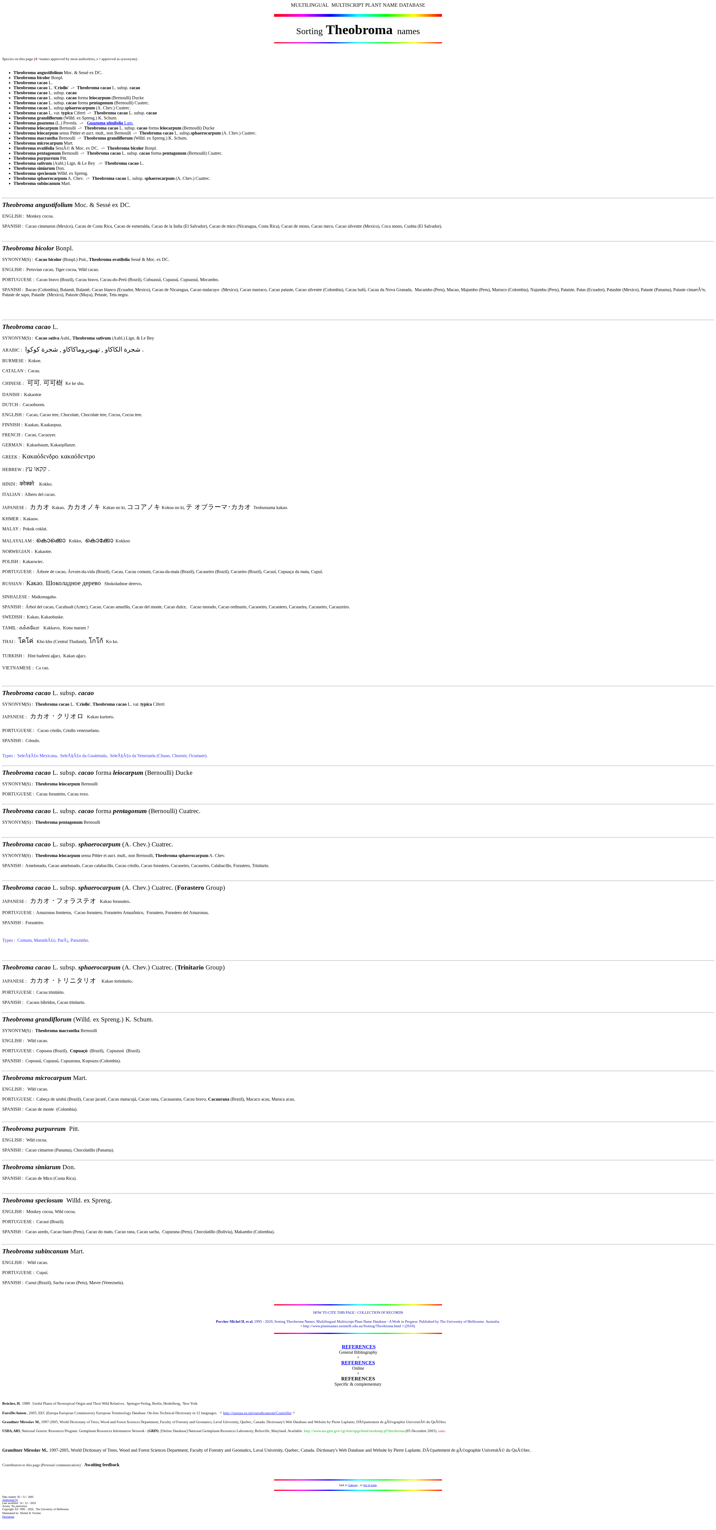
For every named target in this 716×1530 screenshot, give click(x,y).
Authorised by (10, 1499)
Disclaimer (8, 1516)
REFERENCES (359, 1347)
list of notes (370, 1485)
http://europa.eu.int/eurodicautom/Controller (257, 1413)
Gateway (353, 1485)
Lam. (110, 123)
